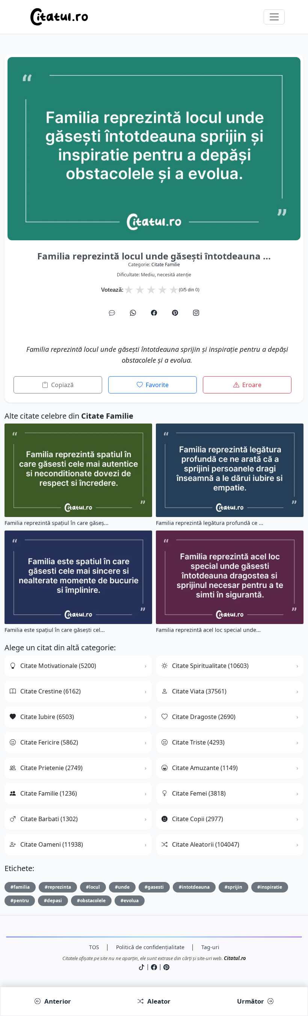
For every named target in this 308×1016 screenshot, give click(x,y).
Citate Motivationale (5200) (58, 666)
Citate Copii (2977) (197, 819)
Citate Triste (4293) (198, 742)
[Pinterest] (175, 312)
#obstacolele (91, 900)
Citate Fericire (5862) (49, 742)
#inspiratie (269, 887)
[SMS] (112, 312)
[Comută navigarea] (274, 16)
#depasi (53, 900)
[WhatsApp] (133, 312)
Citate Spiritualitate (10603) (210, 666)
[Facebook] (154, 312)
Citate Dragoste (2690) (204, 717)
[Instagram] (196, 312)
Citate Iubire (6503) (47, 717)
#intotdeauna (194, 887)
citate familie (165, 264)
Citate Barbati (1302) (49, 819)
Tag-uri (210, 947)
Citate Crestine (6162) (50, 691)
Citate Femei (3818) (199, 793)
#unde (122, 887)
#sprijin (233, 887)
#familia (20, 887)
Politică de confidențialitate (150, 947)
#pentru (20, 900)
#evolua (130, 900)
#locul (93, 887)
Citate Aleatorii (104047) (205, 844)
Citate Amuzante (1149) (205, 768)
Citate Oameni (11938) (51, 844)
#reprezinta (58, 887)
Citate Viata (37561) (199, 691)
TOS (94, 947)
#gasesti (154, 887)
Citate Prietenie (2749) (51, 768)
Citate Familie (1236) (48, 793)
